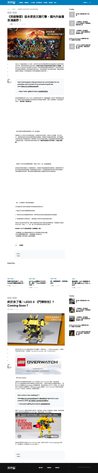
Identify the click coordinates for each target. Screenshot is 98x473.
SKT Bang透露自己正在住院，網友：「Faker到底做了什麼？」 (37, 283)
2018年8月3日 (45, 404)
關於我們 (41, 467)
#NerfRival (43, 398)
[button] (85, 2)
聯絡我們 (57, 467)
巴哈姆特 (46, 164)
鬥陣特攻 (14, 297)
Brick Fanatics (22, 377)
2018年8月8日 (43, 91)
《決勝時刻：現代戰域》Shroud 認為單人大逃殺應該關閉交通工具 (83, 23)
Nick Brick (57, 442)
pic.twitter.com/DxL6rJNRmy (38, 400)
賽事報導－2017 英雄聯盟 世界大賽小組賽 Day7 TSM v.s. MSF (81, 283)
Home (8, 9)
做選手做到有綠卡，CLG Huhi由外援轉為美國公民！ (16, 282)
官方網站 (37, 131)
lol (16, 245)
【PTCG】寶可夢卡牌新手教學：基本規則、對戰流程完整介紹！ (83, 46)
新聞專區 (9, 12)
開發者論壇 (47, 98)
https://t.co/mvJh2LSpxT (29, 398)
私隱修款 (49, 467)
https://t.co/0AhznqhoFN (29, 86)
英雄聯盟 (13, 9)
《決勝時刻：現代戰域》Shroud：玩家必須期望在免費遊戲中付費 (83, 32)
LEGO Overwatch (53, 349)
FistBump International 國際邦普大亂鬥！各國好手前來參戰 (79, 39)
